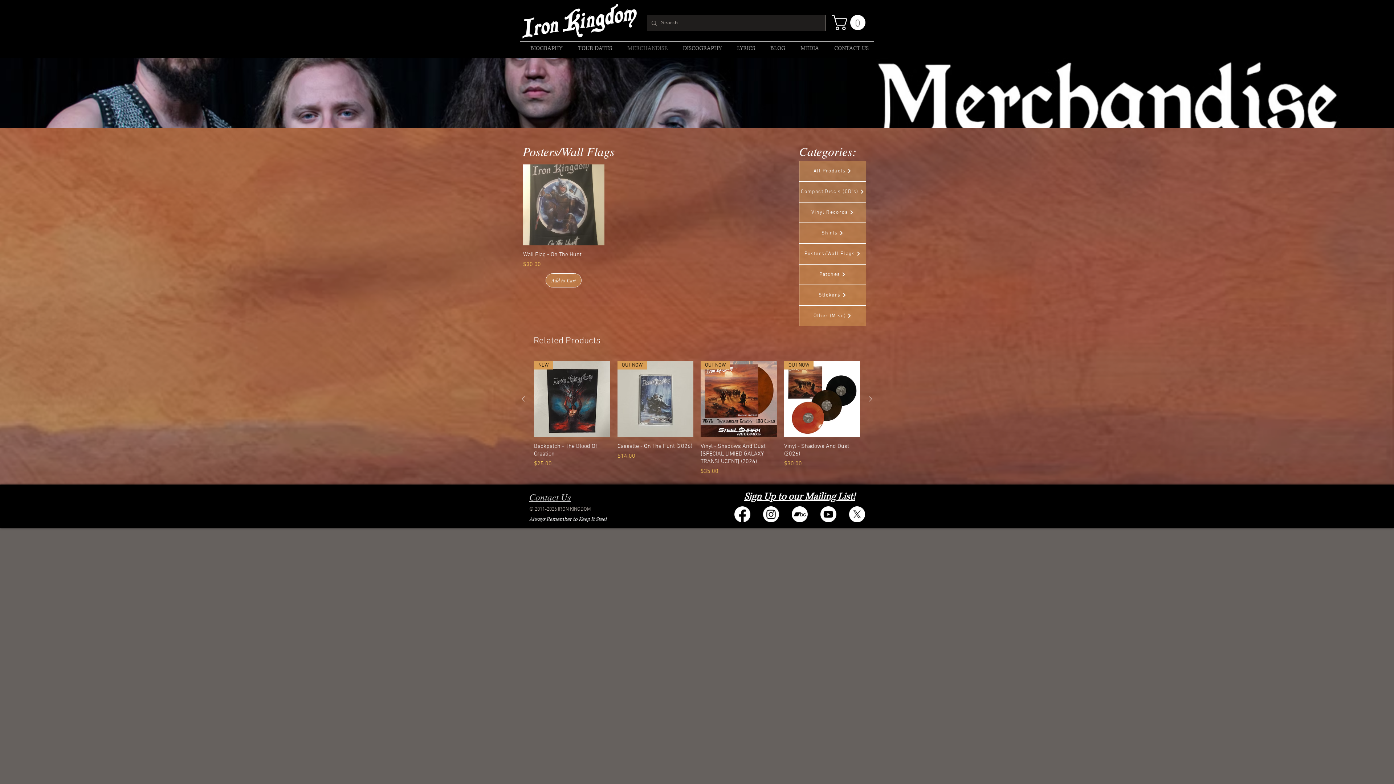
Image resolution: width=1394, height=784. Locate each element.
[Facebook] (742, 514)
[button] (850, 22)
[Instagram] (771, 514)
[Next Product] (870, 399)
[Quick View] (563, 205)
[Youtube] (828, 514)
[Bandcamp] (800, 514)
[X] (857, 514)
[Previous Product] (523, 399)
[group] (697, 418)
